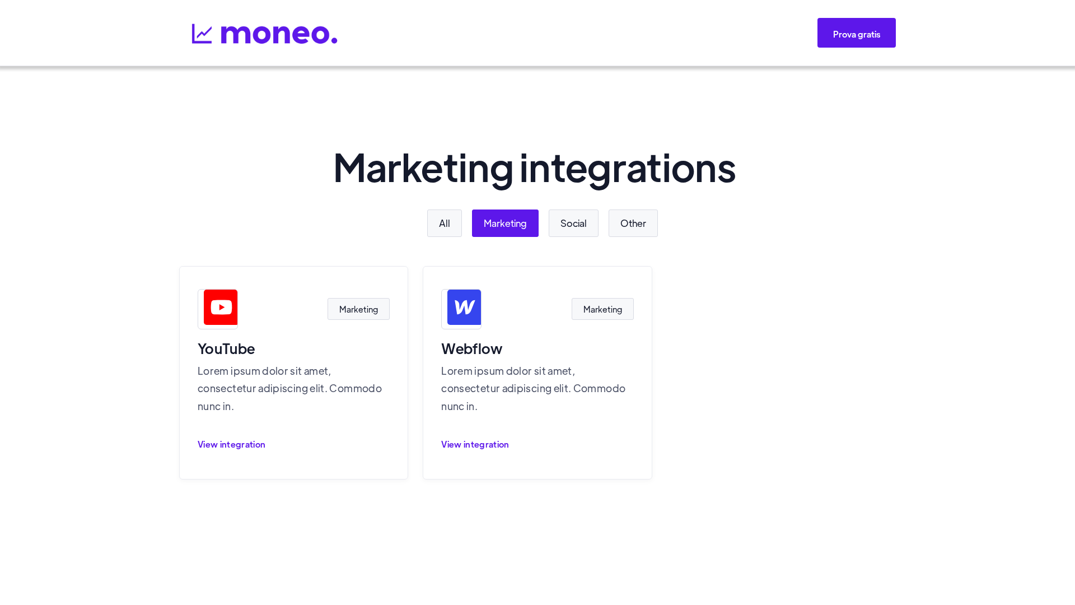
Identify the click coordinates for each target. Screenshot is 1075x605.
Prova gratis (856, 34)
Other (633, 223)
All (444, 223)
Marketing (505, 223)
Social (573, 223)
